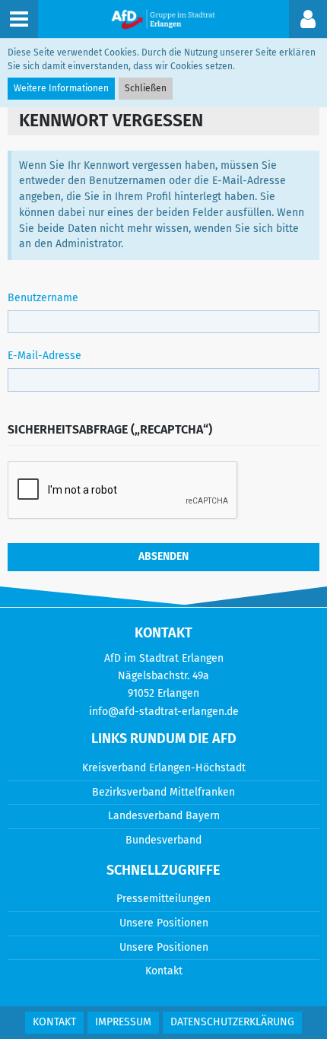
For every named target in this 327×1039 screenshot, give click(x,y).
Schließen (146, 88)
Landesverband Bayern (164, 815)
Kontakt (164, 970)
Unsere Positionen (163, 923)
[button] (308, 19)
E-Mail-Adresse (44, 355)
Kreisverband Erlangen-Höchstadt (164, 767)
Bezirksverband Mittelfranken (163, 792)
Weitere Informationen (61, 88)
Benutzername (43, 297)
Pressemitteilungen (163, 898)
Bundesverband (163, 840)
